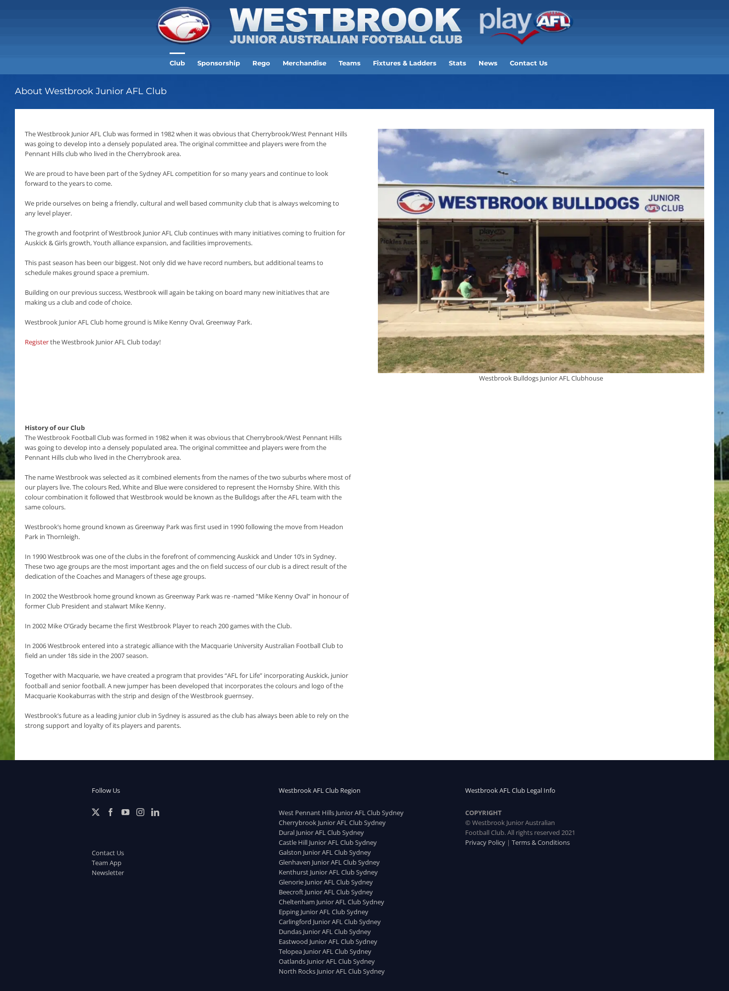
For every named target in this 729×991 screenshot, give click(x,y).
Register (37, 341)
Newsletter (108, 872)
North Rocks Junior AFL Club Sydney (332, 971)
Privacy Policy (485, 842)
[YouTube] (125, 812)
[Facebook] (111, 812)
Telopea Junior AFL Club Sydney (325, 951)
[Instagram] (140, 812)
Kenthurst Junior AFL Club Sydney (328, 872)
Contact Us (108, 852)
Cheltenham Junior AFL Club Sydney (331, 901)
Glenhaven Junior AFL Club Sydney (329, 862)
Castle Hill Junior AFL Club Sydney (328, 842)
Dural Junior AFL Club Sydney (321, 832)
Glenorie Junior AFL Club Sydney (326, 882)
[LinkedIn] (155, 812)
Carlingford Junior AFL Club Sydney (330, 921)
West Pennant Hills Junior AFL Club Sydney (341, 812)
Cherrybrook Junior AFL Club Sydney (332, 822)
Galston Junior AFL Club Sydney (325, 852)
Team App (107, 862)
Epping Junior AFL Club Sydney (323, 911)
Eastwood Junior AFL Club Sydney (328, 941)
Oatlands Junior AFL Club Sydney (327, 961)
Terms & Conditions (541, 842)
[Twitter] (96, 812)
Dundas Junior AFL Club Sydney (325, 931)
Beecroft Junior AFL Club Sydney (326, 891)
